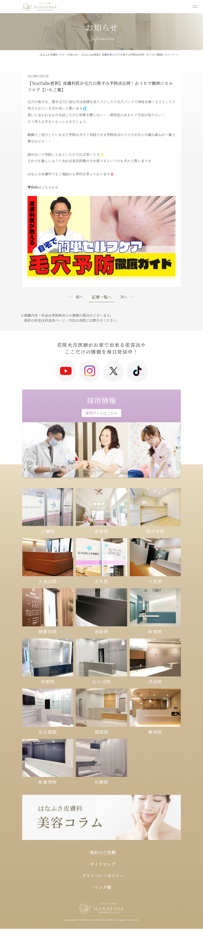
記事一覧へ (102, 297)
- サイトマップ (101, 864)
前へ (79, 297)
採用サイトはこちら (101, 413)
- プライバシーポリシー (101, 876)
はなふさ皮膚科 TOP (52, 54)
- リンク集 (101, 887)
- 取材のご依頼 (101, 852)
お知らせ (72, 54)
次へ (123, 297)
